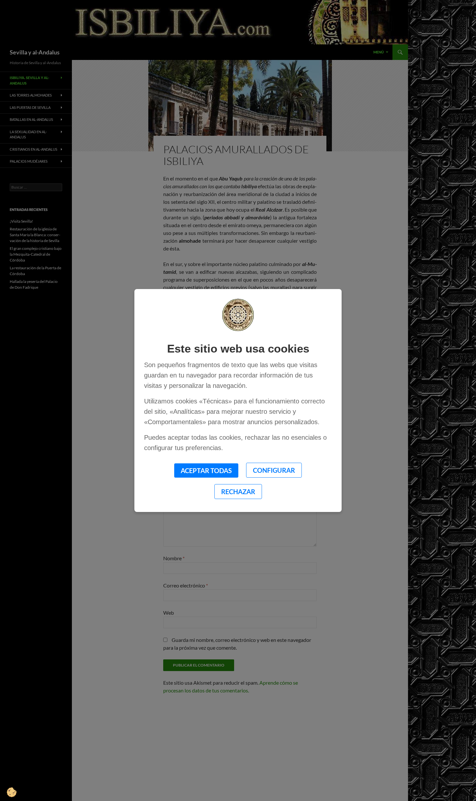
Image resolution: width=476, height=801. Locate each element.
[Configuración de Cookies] (16, 785)
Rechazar (238, 491)
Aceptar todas (206, 470)
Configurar (274, 470)
